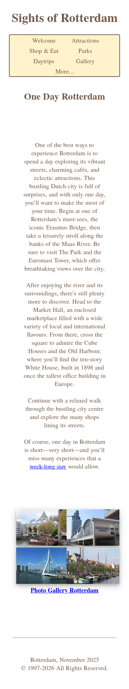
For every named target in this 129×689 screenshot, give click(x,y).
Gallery (85, 61)
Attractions (85, 40)
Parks (85, 50)
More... (64, 71)
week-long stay (48, 466)
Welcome (44, 40)
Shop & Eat (43, 50)
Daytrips (43, 61)
